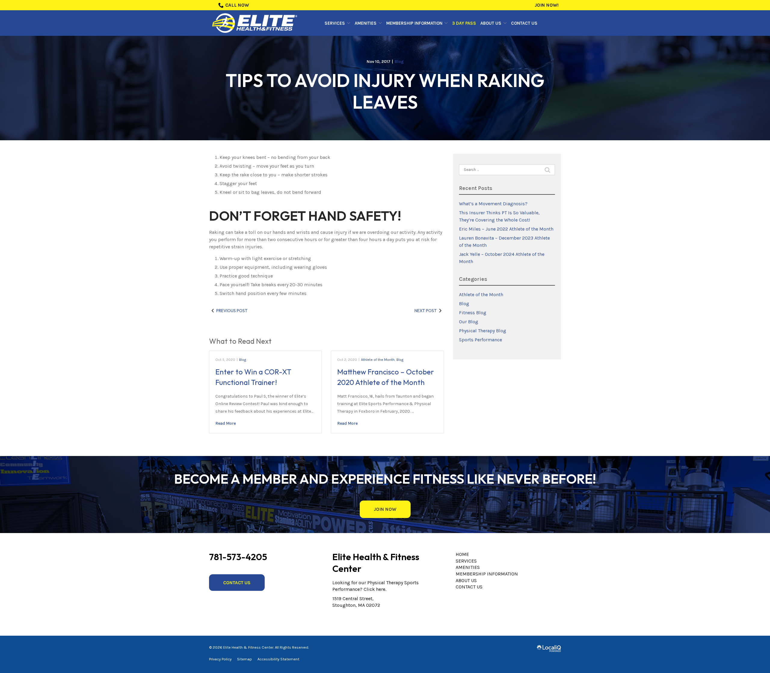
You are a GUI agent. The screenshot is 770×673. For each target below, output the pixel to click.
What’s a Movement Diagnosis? (493, 203)
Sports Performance (480, 340)
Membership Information (414, 23)
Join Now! (547, 5)
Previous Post (232, 310)
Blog (399, 61)
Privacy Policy (220, 659)
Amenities (366, 23)
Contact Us (524, 23)
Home (462, 554)
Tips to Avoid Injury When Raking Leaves (385, 91)
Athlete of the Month (378, 360)
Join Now (385, 509)
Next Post (425, 310)
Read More (225, 423)
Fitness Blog (472, 312)
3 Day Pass (464, 23)
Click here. (375, 589)
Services (335, 23)
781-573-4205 (238, 557)
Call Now (237, 5)
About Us (490, 23)
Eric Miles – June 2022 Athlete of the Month (506, 229)
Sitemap (244, 659)
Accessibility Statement (278, 659)
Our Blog (468, 321)
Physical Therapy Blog (482, 330)
